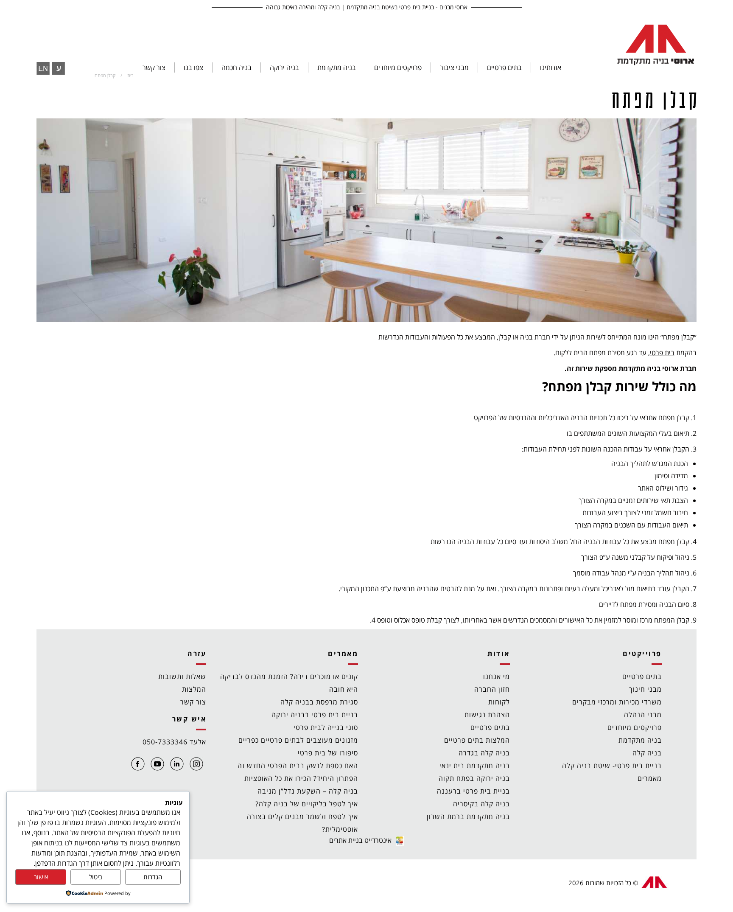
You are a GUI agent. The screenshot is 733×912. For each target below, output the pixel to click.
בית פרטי (662, 352)
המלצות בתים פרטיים (477, 740)
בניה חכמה (236, 67)
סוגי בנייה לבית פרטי (326, 727)
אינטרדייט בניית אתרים (360, 840)
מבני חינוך (645, 689)
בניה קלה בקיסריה (481, 803)
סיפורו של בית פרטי (328, 753)
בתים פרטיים (642, 676)
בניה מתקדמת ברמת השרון (468, 816)
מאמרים (650, 778)
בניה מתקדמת (363, 7)
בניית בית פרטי (416, 7)
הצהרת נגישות (487, 714)
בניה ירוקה (284, 67)
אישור (41, 877)
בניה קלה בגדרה (484, 753)
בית (130, 75)
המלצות (194, 689)
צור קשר (154, 67)
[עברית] (58, 68)
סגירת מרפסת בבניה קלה (319, 702)
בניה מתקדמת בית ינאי (474, 765)
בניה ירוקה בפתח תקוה (474, 778)
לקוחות (499, 702)
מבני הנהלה (643, 714)
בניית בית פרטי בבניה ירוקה (314, 714)
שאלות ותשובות (182, 676)
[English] (43, 68)
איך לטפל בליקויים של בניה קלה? (306, 803)
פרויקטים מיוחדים (398, 67)
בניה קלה (328, 7)
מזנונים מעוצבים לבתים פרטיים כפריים (298, 740)
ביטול (95, 877)
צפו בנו (193, 67)
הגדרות (152, 877)
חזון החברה (492, 689)
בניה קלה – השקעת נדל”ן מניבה (307, 791)
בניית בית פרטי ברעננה (473, 791)
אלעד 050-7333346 (174, 741)
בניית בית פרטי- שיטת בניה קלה (612, 765)
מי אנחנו (496, 676)
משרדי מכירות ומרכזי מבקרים (617, 702)
